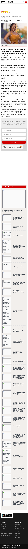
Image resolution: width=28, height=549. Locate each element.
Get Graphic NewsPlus (5, 535)
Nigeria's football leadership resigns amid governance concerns (19, 494)
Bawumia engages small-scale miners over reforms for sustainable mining (19, 368)
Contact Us (3, 530)
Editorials (17, 535)
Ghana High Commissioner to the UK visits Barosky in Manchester (12, 211)
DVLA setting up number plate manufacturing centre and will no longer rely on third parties (19, 329)
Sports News (17, 531)
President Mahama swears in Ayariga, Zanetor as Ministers (19, 226)
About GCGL (3, 524)
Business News (18, 530)
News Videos (17, 537)
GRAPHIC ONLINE (7, 2)
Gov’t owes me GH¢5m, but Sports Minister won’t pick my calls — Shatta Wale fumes (19, 218)
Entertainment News (19, 528)
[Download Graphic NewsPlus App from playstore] (7, 515)
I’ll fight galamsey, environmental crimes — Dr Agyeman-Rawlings (19, 456)
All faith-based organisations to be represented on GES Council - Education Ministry (19, 427)
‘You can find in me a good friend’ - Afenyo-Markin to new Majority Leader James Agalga (19, 419)
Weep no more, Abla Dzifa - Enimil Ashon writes (19, 478)
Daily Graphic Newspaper (6, 533)
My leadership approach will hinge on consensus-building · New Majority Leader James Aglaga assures (19, 410)
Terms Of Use (4, 526)
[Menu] (26, 2)
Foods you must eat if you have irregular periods (18, 234)
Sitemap (2, 531)
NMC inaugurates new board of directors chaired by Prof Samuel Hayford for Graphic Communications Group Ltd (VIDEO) (19, 402)
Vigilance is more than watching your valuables (18, 266)
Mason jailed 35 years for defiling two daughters (18, 469)
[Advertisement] (14, 166)
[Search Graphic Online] (23, 1)
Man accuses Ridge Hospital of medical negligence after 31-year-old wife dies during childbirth (19, 444)
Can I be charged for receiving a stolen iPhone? (19, 258)
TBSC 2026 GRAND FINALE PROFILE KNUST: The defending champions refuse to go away (19, 436)
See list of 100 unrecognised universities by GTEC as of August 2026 (19, 291)
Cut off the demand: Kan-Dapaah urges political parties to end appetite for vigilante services (19, 503)
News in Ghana (18, 526)
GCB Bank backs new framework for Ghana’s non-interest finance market (19, 360)
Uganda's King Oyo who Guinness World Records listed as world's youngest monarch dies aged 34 (18, 340)
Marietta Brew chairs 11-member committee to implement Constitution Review (18, 385)
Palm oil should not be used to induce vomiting (19, 275)
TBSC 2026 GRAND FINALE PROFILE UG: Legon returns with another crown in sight (19, 393)
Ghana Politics (18, 524)
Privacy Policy (4, 528)
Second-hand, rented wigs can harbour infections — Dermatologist (19, 283)
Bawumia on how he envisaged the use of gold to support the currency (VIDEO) (19, 352)
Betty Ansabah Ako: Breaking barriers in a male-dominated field (19, 246)
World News (17, 533)
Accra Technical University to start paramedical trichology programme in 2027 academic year (19, 377)
